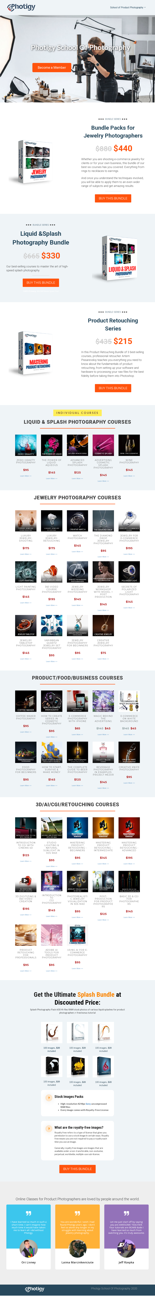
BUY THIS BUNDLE (113, 198)
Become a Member (52, 67)
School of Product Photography (126, 7)
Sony (88, 1104)
